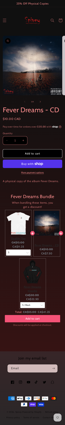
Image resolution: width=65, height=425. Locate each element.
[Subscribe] (54, 368)
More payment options (32, 172)
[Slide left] (24, 102)
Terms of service (31, 417)
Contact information (52, 417)
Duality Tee (18, 238)
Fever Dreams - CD (47, 245)
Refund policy (51, 412)
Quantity (7, 133)
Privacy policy (13, 417)
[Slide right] (40, 102)
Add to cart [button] (32, 318)
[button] (4, 20)
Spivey (18, 412)
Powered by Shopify (32, 412)
